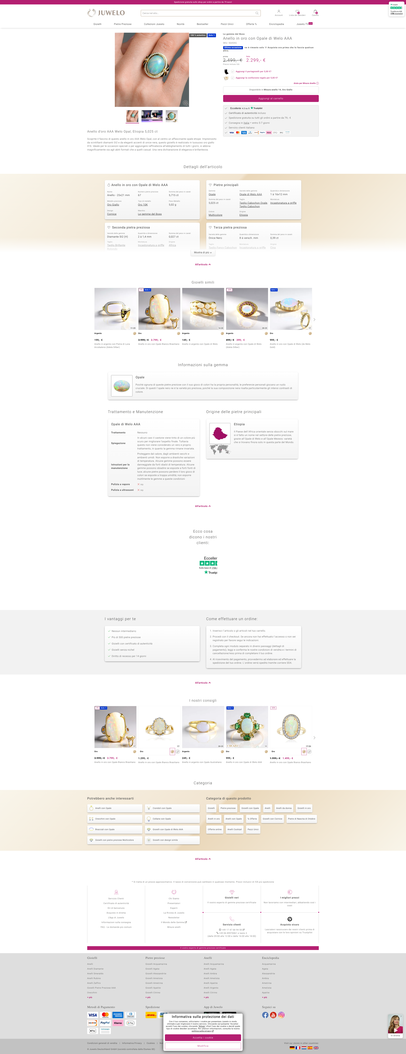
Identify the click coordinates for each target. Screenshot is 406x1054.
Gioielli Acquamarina (156, 964)
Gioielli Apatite (153, 987)
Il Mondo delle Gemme (172, 922)
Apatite (266, 992)
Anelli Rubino (94, 978)
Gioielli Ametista (154, 978)
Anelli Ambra (210, 973)
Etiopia (243, 215)
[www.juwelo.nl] (304, 1047)
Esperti (174, 908)
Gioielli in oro (304, 808)
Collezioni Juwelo (154, 24)
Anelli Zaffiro (94, 983)
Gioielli (97, 24)
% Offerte (252, 818)
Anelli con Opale (234, 818)
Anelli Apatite (211, 983)
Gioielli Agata (153, 968)
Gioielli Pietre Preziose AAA (101, 987)
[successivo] (314, 319)
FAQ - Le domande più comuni (116, 927)
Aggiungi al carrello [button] (271, 98)
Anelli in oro (214, 818)
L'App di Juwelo (116, 917)
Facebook (265, 1015)
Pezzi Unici (227, 24)
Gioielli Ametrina (154, 983)
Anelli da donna (284, 808)
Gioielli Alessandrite (156, 973)
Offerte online (215, 829)
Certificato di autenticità (116, 903)
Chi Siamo (174, 898)
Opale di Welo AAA (250, 194)
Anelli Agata (210, 968)
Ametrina (267, 983)
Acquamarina (269, 964)
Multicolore (215, 215)
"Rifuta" (202, 1026)
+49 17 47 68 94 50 (232, 929)
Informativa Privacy (132, 1043)
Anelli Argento (211, 987)
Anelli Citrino (210, 992)
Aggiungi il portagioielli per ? (254, 71)
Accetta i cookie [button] (203, 1038)
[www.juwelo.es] (310, 1047)
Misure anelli (174, 927)
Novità (180, 24)
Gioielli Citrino (153, 992)
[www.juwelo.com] (316, 1047)
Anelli (267, 808)
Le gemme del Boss (150, 214)
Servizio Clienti (116, 898)
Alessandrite (268, 973)
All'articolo (201, 264)
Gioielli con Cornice (272, 818)
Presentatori (174, 903)
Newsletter (174, 917)
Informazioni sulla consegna (116, 922)
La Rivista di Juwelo (174, 912)
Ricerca (258, 13)
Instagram (281, 1015)
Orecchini (92, 992)
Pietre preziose (228, 808)
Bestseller (202, 24)
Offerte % (251, 24)
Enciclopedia (276, 24)
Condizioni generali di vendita (102, 1043)
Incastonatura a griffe (283, 203)
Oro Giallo (113, 205)
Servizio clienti (232, 925)
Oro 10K (143, 205)
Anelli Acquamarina (214, 964)
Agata (265, 968)
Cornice (112, 214)
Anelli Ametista (211, 978)
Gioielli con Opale (250, 808)
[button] (279, 13)
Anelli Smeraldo (95, 973)
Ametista (267, 987)
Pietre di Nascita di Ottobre (301, 818)
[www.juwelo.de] (292, 1047)
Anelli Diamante (95, 968)
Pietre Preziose (123, 24)
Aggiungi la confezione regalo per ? (257, 77)
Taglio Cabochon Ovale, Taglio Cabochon (253, 205)
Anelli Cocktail (235, 829)
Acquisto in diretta (116, 912)
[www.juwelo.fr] (298, 1047)
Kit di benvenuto (116, 908)
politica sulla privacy (201, 1031)
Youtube (273, 1015)
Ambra (265, 978)
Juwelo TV (304, 24)
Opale (212, 194)
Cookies (151, 1043)
